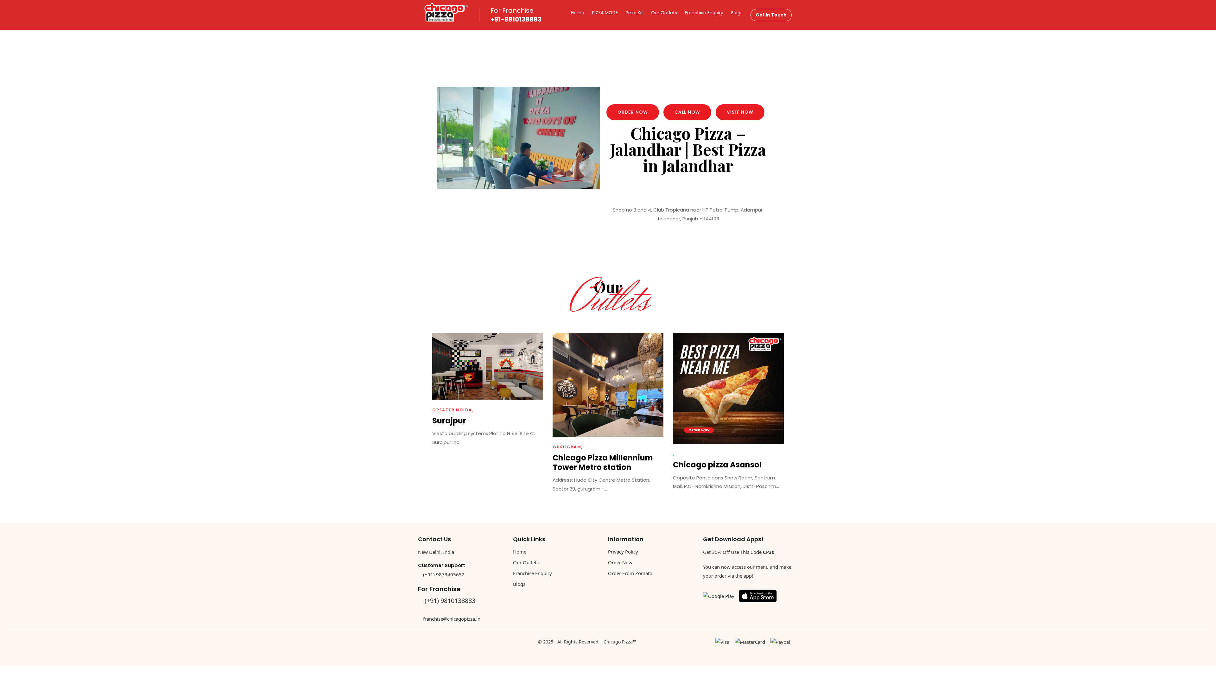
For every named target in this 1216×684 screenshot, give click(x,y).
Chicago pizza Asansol (717, 464)
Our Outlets (664, 13)
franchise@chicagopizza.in (451, 619)
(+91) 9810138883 (450, 600)
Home (577, 13)
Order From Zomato (630, 573)
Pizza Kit (634, 13)
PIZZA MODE (605, 13)
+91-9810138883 (516, 19)
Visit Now (740, 112)
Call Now (687, 112)
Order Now (633, 112)
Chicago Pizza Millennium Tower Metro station (603, 462)
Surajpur (449, 420)
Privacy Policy (623, 551)
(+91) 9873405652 (444, 574)
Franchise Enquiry (704, 13)
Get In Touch (771, 15)
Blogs (737, 13)
